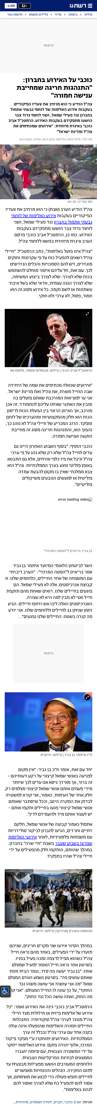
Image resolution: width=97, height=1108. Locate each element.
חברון (58, 1102)
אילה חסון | (73, 139)
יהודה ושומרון (41, 1102)
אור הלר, (86, 139)
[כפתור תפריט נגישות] (5, 990)
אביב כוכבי (72, 1102)
